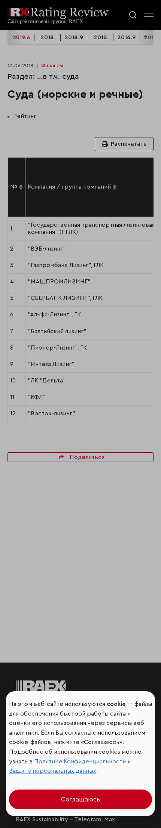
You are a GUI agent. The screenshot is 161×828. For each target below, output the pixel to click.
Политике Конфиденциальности (80, 762)
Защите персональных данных (52, 771)
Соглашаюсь (80, 799)
